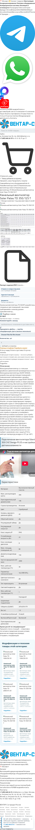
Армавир (2, 809)
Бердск (2, 814)
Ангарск (21, 807)
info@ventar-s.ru (24, 136)
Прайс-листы (10, 112)
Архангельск (14, 809)
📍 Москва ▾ (4, 1)
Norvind (23, 12)
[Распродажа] (17, 103)
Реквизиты (9, 829)
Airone (9, 10)
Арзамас (26, 807)
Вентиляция (4, 771)
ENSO (25, 10)
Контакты (13, 118)
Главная (3, 183)
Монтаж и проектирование (18, 778)
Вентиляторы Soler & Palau (13, 186)
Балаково (2, 811)
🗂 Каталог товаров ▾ (16, 1)
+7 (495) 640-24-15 (8, 824)
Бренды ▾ (3, 10)
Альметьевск (14, 807)
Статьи (2, 116)
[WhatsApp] (17, 69)
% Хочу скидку (5, 350)
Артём (8, 809)
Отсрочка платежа (11, 116)
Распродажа (30, 774)
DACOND (20, 10)
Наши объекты (5, 114)
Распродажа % (15, 8)
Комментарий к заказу (9, 321)
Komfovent (8, 12)
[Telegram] (17, 33)
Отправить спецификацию (9, 636)
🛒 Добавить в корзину (8, 346)
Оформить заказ (6, 181)
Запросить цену (6, 176)
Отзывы (23, 114)
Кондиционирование (15, 771)
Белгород (27, 811)
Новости (30, 114)
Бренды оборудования (18, 774)
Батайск (21, 811)
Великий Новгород (10, 816)
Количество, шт (6, 338)
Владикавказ (28, 816)
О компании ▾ (20, 112)
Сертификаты (15, 114)
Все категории (25, 8)
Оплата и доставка (16, 350)
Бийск (14, 814)
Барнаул (15, 811)
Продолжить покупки (19, 181)
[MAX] (17, 91)
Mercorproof (16, 12)
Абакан (7, 807)
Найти (2, 134)
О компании (30, 112)
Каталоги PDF (5, 109)
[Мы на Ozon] (17, 97)
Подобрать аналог (20, 348)
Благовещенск (21, 814)
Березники (8, 814)
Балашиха (9, 811)
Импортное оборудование (15, 183)
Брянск (2, 816)
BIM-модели (14, 109)
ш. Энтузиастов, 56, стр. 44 (9, 136)
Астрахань (22, 809)
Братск (28, 814)
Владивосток (20, 816)
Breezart (14, 10)
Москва (2, 807)
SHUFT (28, 12)
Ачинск (28, 809)
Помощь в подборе (7, 348)
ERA (28, 10)
